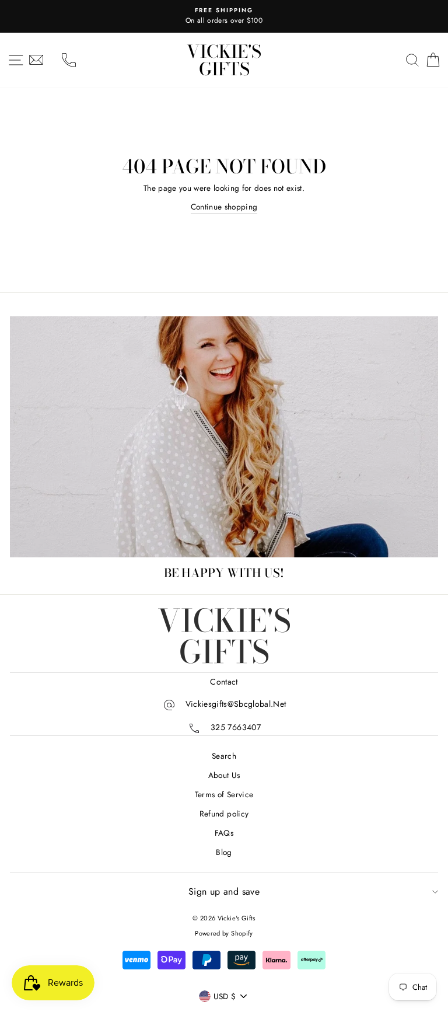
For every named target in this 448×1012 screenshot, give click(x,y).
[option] (224, 16)
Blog (224, 852)
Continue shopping (224, 206)
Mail (36, 60)
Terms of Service (224, 794)
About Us (224, 775)
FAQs (224, 833)
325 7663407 (236, 727)
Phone (68, 60)
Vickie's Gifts (224, 60)
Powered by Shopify (224, 933)
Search (224, 756)
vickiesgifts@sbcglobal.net (236, 704)
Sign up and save (224, 891)
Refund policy (224, 813)
